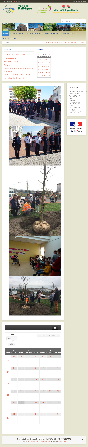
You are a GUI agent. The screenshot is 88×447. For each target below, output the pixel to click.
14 (43, 379)
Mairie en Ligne (37, 34)
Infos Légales (20, 1)
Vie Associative (55, 34)
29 (28, 356)
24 (14, 402)
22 (50, 391)
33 (8, 383)
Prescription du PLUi (10, 58)
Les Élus (21, 34)
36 (8, 418)
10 (14, 379)
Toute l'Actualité (8, 1)
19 (28, 391)
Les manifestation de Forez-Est (14, 78)
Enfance (46, 34)
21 (43, 391)
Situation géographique (52, 42)
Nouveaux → (54, 335)
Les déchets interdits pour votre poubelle (17, 74)
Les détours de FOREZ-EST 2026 (14, 54)
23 (58, 391)
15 (50, 379)
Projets (28, 34)
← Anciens (42, 335)
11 (21, 379)
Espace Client (72, 42)
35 (8, 406)
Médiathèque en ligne (69, 34)
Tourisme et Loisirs (9, 38)
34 (8, 395)
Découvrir (13, 34)
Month (12, 335)
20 (36, 391)
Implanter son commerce (12, 61)
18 (21, 391)
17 (14, 391)
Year (12, 341)
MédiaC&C (62, 441)
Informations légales (43, 441)
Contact (81, 42)
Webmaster (31, 441)
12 (28, 379)
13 (36, 379)
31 (8, 360)
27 (14, 356)
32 (8, 372)
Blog (64, 42)
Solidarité (7, 65)
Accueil (5, 34)
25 (21, 402)
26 (28, 402)
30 (36, 356)
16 (58, 379)
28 (21, 356)
